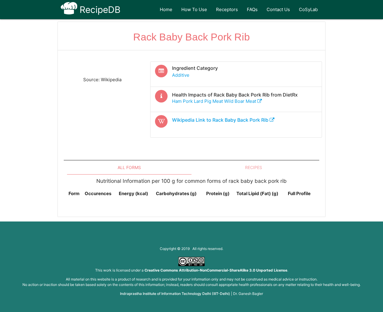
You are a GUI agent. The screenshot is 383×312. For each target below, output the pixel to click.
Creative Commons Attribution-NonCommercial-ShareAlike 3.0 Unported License (216, 270)
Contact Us (278, 9)
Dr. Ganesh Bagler (248, 293)
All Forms (129, 167)
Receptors (227, 9)
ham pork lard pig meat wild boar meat (214, 101)
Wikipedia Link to (220, 120)
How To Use (194, 9)
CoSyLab (308, 9)
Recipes (253, 167)
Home (166, 9)
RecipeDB (99, 9)
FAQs (252, 9)
